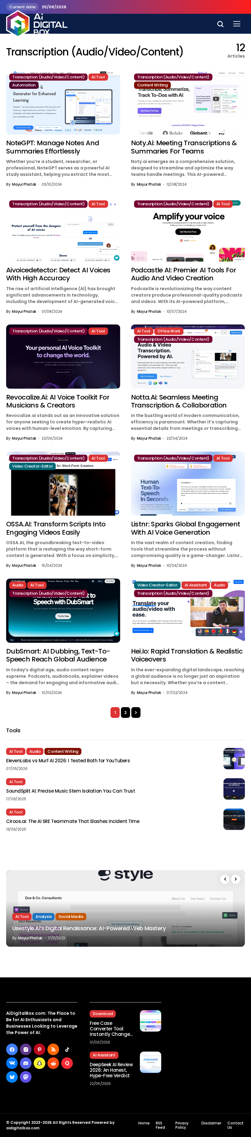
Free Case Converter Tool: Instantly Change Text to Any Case (110, 1029)
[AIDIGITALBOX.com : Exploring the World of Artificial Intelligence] (36, 23)
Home (144, 1123)
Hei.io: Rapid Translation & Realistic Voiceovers (187, 655)
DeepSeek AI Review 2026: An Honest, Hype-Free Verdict (111, 1070)
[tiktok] (67, 1049)
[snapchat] (39, 1063)
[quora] (67, 1063)
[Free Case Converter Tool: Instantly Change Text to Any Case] (150, 1021)
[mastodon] (26, 1077)
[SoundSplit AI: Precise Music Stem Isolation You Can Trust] (234, 789)
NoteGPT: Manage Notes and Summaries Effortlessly (52, 147)
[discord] (26, 1063)
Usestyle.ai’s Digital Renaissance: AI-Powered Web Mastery (89, 928)
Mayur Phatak (24, 184)
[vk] (12, 1063)
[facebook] (12, 1049)
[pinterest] (39, 1049)
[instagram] (26, 1049)
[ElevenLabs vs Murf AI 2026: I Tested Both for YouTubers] (234, 758)
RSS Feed (160, 1125)
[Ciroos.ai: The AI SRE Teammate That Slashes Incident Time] (234, 819)
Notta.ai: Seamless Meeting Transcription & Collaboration (179, 401)
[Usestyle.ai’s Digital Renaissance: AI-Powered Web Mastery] (125, 908)
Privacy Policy (182, 1125)
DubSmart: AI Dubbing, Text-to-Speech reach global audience (58, 655)
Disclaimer (211, 1123)
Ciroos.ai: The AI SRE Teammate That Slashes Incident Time (72, 821)
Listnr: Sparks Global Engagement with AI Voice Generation (185, 528)
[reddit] (53, 1063)
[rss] (53, 1049)
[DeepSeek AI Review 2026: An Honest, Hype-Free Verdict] (150, 1062)
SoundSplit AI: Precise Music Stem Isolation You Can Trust (70, 791)
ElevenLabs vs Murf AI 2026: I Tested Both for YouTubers (68, 761)
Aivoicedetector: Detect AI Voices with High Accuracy (58, 274)
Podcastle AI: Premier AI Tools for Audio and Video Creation (183, 274)
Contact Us (235, 1125)
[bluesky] (12, 1077)
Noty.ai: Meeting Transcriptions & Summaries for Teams (184, 147)
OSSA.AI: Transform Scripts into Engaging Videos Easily (56, 528)
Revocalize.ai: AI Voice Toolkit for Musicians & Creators (57, 401)
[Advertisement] (209, 1022)
